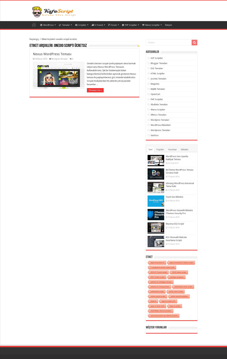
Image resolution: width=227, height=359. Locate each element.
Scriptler (82, 25)
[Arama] (194, 42)
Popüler (160, 149)
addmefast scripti (157, 291)
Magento (155, 84)
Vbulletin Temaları (159, 104)
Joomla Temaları (158, 78)
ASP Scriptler (157, 58)
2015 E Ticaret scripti (159, 272)
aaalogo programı (177, 277)
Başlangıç (34, 39)
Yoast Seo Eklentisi (174, 197)
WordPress (48, 25)
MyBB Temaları (158, 89)
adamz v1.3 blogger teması (161, 282)
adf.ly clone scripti (176, 291)
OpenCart (155, 94)
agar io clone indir (157, 306)
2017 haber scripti (158, 277)
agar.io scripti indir (168, 301)
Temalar (66, 25)
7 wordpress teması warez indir (162, 267)
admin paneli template (179, 296)
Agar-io (153, 301)
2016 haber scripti (179, 272)
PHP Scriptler (131, 25)
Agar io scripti (175, 306)
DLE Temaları (157, 68)
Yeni (150, 149)
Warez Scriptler (152, 25)
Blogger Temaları (159, 63)
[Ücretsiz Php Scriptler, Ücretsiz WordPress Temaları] (54, 11)
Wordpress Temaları (160, 130)
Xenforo (155, 135)
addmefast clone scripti (183, 287)
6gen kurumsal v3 (157, 262)
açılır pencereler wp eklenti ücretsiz (164, 315)
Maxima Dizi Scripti (175, 224)
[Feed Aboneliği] (138, 46)
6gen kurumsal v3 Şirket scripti (181, 262)
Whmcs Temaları (158, 115)
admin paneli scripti (158, 296)
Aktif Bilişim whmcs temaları (161, 311)
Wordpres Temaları (60, 59)
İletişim (168, 25)
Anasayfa (34, 24)
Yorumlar (172, 149)
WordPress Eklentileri (161, 125)
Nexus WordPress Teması (52, 54)
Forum (114, 25)
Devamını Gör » (95, 90)
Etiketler (184, 149)
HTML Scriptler (158, 73)
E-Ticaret (99, 25)
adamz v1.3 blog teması (160, 287)
